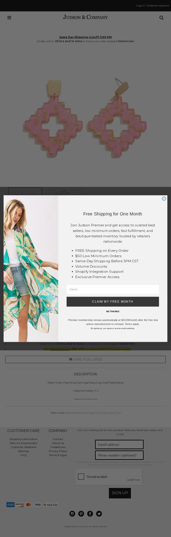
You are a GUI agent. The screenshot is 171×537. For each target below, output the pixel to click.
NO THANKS (112, 311)
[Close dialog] (164, 198)
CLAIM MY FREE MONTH (112, 301)
